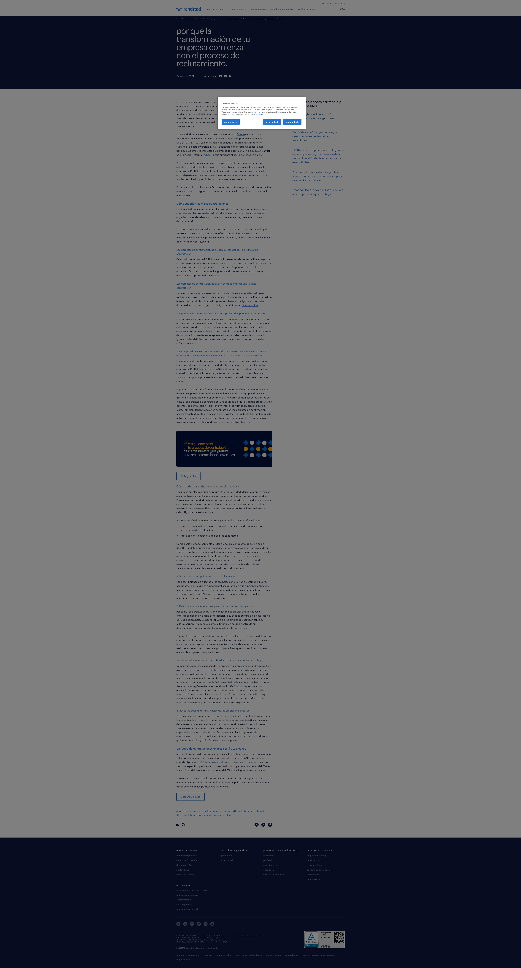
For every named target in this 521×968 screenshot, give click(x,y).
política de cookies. (257, 114)
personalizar (230, 122)
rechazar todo (272, 122)
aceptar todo (292, 122)
